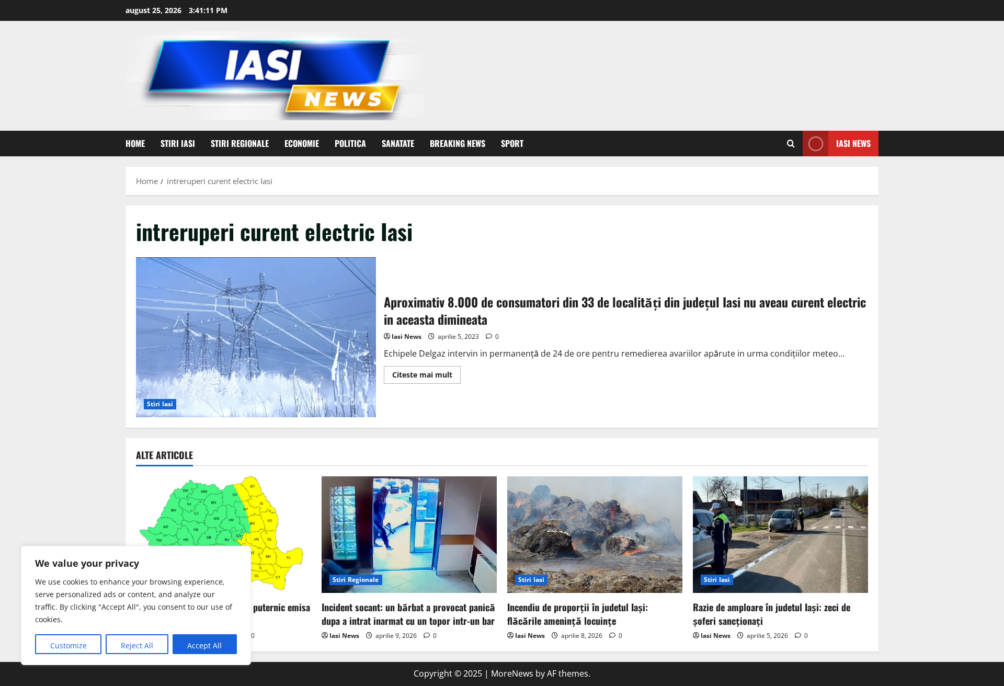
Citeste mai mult (426, 376)
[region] (136, 605)
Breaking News (457, 143)
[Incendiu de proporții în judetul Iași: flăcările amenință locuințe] (594, 534)
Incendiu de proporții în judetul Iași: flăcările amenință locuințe (577, 613)
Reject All (137, 645)
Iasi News (853, 143)
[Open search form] (791, 143)
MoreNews (512, 673)
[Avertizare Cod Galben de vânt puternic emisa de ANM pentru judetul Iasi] (223, 534)
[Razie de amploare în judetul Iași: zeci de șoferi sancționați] (780, 534)
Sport (512, 143)
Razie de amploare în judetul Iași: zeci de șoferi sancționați (771, 613)
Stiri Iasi (178, 143)
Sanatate (398, 143)
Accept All (204, 645)
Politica (350, 143)
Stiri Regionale (240, 143)
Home (135, 143)
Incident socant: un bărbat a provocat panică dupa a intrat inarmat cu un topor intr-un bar (408, 613)
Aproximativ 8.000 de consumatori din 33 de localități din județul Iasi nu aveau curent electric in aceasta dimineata (256, 337)
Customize (68, 645)
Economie (301, 143)
